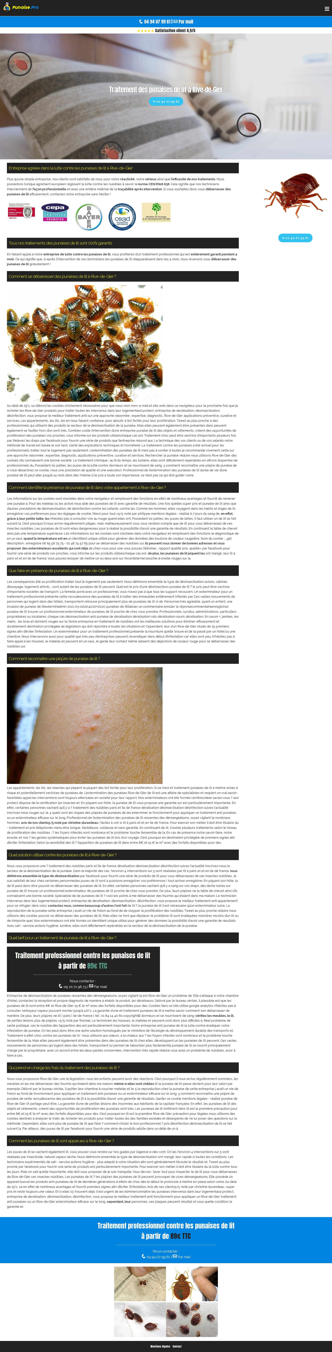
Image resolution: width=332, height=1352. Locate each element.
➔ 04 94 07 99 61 (166, 101)
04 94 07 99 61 (157, 21)
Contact (177, 1346)
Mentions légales (160, 1346)
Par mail (186, 21)
